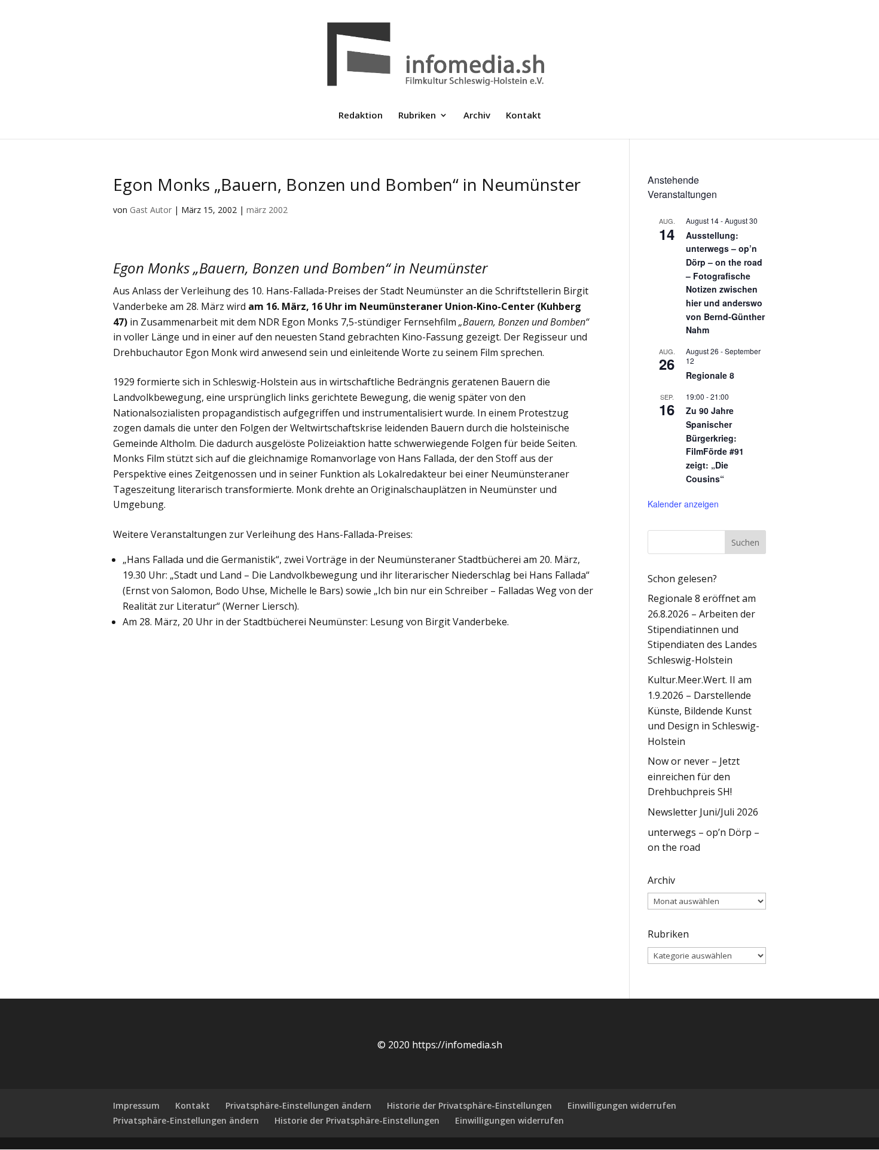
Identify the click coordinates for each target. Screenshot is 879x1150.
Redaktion (360, 116)
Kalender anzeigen (683, 504)
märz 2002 (267, 209)
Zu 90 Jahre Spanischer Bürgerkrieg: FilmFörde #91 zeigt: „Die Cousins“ (715, 444)
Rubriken (417, 116)
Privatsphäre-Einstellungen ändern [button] (298, 1105)
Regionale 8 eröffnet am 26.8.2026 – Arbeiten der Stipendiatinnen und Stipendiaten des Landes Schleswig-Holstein (702, 629)
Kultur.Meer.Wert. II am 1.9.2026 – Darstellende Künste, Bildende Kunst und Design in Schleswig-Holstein (703, 710)
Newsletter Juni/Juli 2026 (703, 812)
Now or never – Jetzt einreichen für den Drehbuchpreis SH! (694, 776)
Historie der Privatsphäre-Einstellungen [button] (469, 1105)
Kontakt (523, 116)
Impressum (136, 1105)
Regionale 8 (710, 375)
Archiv (476, 116)
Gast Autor (151, 209)
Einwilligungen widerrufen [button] (621, 1105)
